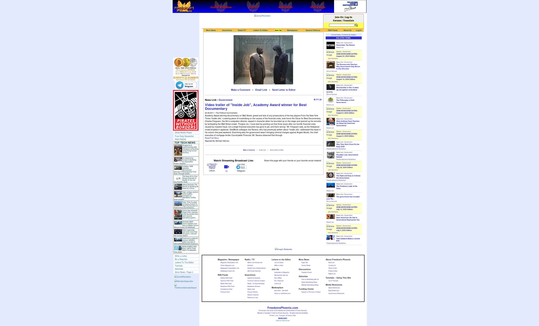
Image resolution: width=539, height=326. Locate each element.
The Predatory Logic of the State (346, 187)
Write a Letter (181, 256)
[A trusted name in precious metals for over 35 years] (185, 78)
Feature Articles (252, 292)
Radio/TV (242, 30)
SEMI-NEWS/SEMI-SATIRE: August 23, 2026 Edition (347, 55)
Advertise (179, 268)
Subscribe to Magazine (281, 272)
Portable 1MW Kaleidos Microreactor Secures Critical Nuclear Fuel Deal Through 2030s (185, 170)
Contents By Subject (349, 34)
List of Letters (278, 262)
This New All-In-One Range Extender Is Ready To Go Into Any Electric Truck (186, 179)
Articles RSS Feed (226, 278)
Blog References (333, 291)
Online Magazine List (227, 265)
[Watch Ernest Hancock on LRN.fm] (212, 166)
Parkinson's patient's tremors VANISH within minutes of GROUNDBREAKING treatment (186, 241)
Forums (337, 20)
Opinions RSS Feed (227, 281)
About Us (347, 30)
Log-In (348, 17)
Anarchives (227, 30)
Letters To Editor (260, 30)
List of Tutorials (333, 281)
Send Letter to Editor (284, 89)
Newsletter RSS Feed (227, 286)
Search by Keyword (253, 278)
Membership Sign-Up (281, 275)
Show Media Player (183, 132)
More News (211, 30)
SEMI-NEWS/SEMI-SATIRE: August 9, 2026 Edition (347, 111)
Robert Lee (340, 47)
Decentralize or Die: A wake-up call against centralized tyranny (342, 89)
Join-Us (339, 17)
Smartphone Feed (226, 289)
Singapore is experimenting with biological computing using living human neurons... (190, 149)
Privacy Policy (332, 271)
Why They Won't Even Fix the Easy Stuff (347, 145)
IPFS (317, 99)
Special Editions (313, 30)
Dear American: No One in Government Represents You (347, 218)
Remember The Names (345, 45)
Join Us (278, 30)
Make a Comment (240, 89)
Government (225, 99)
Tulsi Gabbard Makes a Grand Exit (348, 239)
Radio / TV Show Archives (255, 284)
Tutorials (178, 265)
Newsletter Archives (253, 286)
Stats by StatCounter (283, 321)
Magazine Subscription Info (229, 262)
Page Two (305, 262)
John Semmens (333, 58)
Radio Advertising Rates (309, 282)
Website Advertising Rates (310, 285)
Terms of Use (332, 268)
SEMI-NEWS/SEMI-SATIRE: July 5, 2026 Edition (347, 229)
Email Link (261, 89)
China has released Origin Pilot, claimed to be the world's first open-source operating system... (190, 214)
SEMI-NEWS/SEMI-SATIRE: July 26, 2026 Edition (347, 166)
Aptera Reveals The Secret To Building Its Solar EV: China (190, 186)
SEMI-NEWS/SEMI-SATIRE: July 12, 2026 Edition (347, 208)
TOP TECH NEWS (184, 142)
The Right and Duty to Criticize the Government (348, 176)
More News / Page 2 (184, 272)
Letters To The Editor (184, 262)
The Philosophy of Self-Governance (345, 101)
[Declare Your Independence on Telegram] (186, 85)
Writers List (331, 274)
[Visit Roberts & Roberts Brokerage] (185, 62)
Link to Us (277, 284)
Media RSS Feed (226, 284)
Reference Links (252, 298)
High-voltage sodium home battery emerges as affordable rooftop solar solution (186, 195)
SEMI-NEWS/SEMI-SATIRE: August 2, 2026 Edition (347, 134)
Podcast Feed (225, 292)
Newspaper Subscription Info (230, 268)
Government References (336, 293)
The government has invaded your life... (342, 197)
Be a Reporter (181, 259)
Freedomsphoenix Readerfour (336, 149)
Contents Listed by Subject (256, 281)
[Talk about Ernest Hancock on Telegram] (241, 167)
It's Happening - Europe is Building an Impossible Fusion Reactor (185, 161)
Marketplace (292, 30)
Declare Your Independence (256, 268)
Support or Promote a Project (311, 292)
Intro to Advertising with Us (310, 279)
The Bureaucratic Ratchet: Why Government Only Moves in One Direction (348, 66)
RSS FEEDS (180, 139)
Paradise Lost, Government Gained (347, 155)
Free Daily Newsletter (184, 136)
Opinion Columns (253, 295)
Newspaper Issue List (227, 271)
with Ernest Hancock (254, 271)
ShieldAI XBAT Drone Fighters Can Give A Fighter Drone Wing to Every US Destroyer (186, 224)
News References (334, 288)
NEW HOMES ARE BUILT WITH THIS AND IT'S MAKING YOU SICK (185, 249)
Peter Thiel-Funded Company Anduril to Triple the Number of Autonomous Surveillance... (186, 205)
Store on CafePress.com (282, 293)
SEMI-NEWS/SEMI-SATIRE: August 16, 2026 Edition (347, 78)
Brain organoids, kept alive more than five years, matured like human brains (186, 233)
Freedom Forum (307, 272)
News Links (251, 289)
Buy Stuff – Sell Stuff (281, 291)
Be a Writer (278, 278)
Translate (348, 20)
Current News (336, 34)
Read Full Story (212, 138)
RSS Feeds (333, 30)
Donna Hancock (331, 71)
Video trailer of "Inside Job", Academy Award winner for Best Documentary (256, 106)
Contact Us (332, 265)
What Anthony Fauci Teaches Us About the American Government (347, 123)
